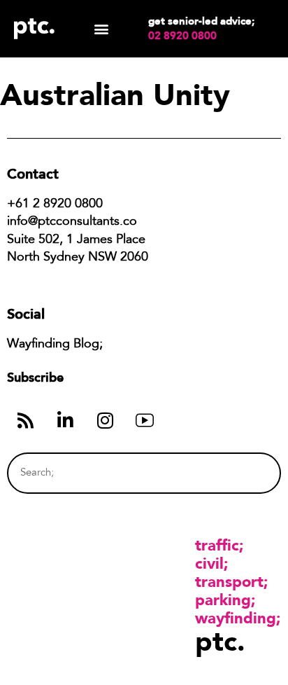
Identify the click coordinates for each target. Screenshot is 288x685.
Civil (209, 563)
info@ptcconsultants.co (72, 222)
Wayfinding (235, 618)
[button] (101, 29)
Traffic (217, 545)
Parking (223, 599)
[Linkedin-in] (65, 420)
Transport (229, 581)
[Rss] (25, 420)
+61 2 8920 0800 (55, 204)
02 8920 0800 (182, 35)
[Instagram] (105, 420)
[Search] (244, 473)
